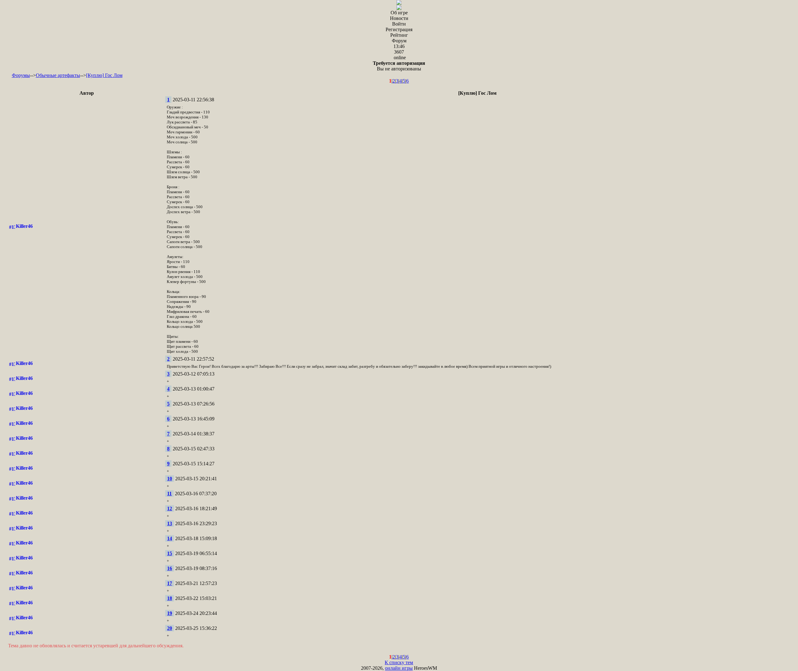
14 (169, 538)
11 (169, 493)
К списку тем (399, 662)
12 (169, 508)
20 (169, 628)
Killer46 (24, 226)
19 (169, 613)
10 (169, 478)
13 (169, 523)
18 (169, 598)
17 (169, 583)
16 (169, 568)
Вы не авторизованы (399, 65)
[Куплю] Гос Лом (104, 75)
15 (169, 553)
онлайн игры (399, 668)
